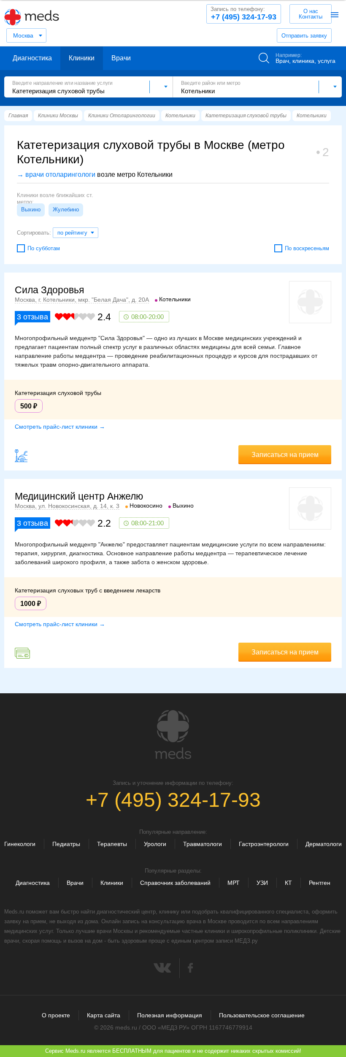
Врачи (121, 58)
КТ (288, 882)
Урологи (155, 844)
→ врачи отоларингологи (56, 174)
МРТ (233, 882)
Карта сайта (103, 1015)
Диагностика (32, 58)
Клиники (82, 58)
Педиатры (66, 844)
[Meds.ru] (173, 734)
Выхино (31, 209)
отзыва (32, 317)
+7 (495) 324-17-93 (243, 13)
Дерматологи (323, 844)
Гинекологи (19, 844)
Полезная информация (169, 1015)
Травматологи (202, 844)
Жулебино (66, 209)
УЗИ (262, 882)
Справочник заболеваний (175, 882)
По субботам (43, 248)
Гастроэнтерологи (264, 844)
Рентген (319, 882)
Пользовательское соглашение (262, 1015)
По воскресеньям (307, 248)
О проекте (56, 1015)
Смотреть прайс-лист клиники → (60, 426)
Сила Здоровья (49, 289)
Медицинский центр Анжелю (79, 496)
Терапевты (112, 844)
